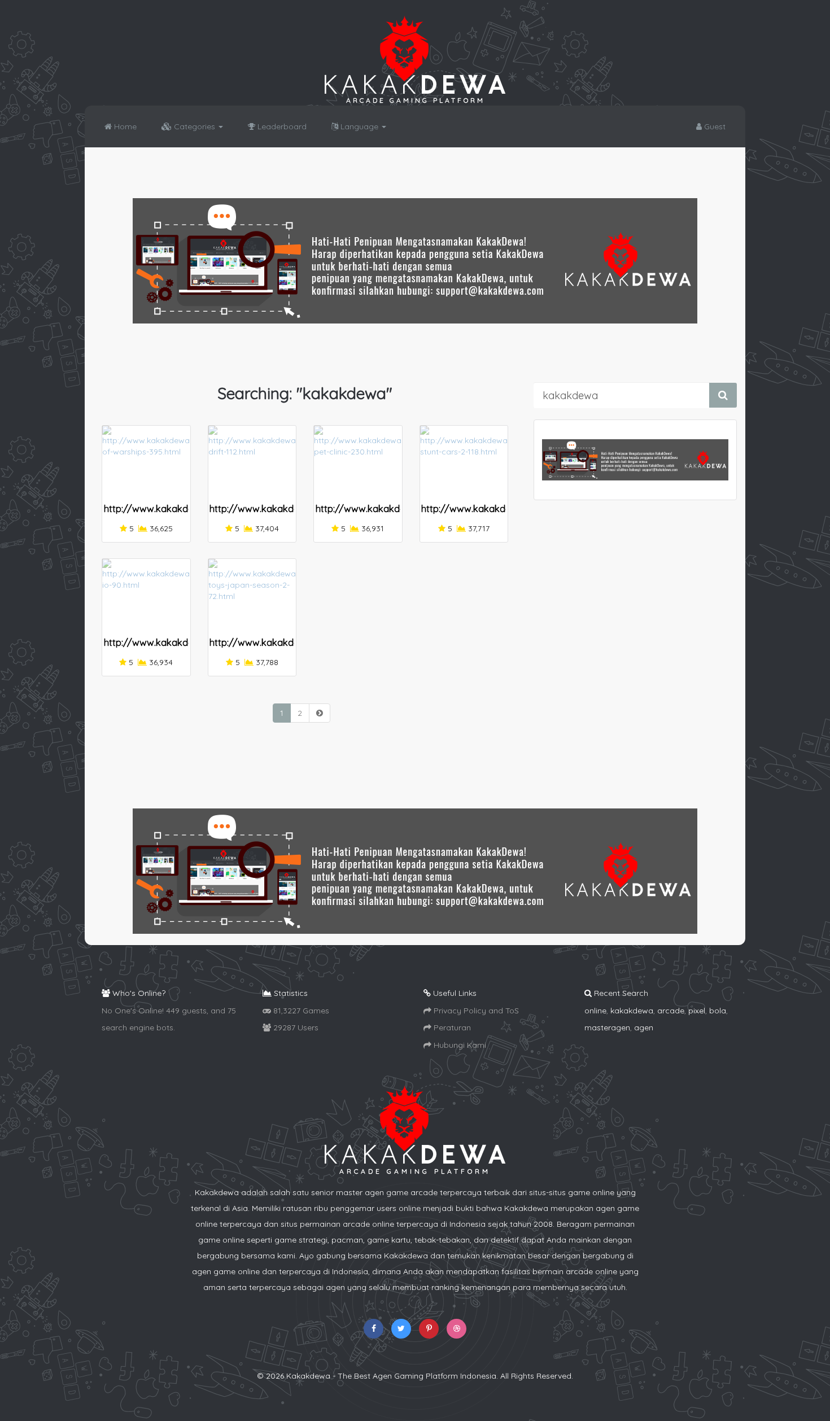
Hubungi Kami (458, 1045)
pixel (696, 1010)
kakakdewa (631, 1010)
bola (717, 1010)
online (595, 1010)
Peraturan (451, 1027)
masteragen (607, 1027)
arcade (670, 1010)
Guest (714, 126)
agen (643, 1027)
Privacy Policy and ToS (475, 1010)
